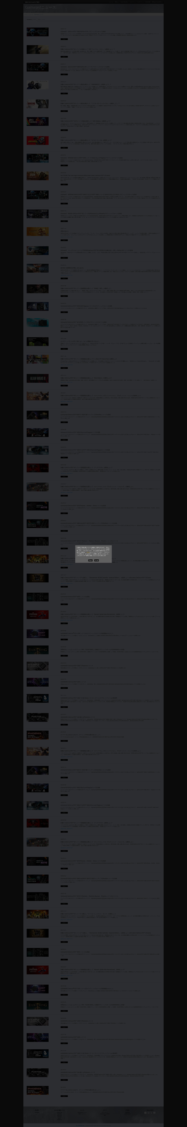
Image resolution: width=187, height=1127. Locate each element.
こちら (88, 552)
